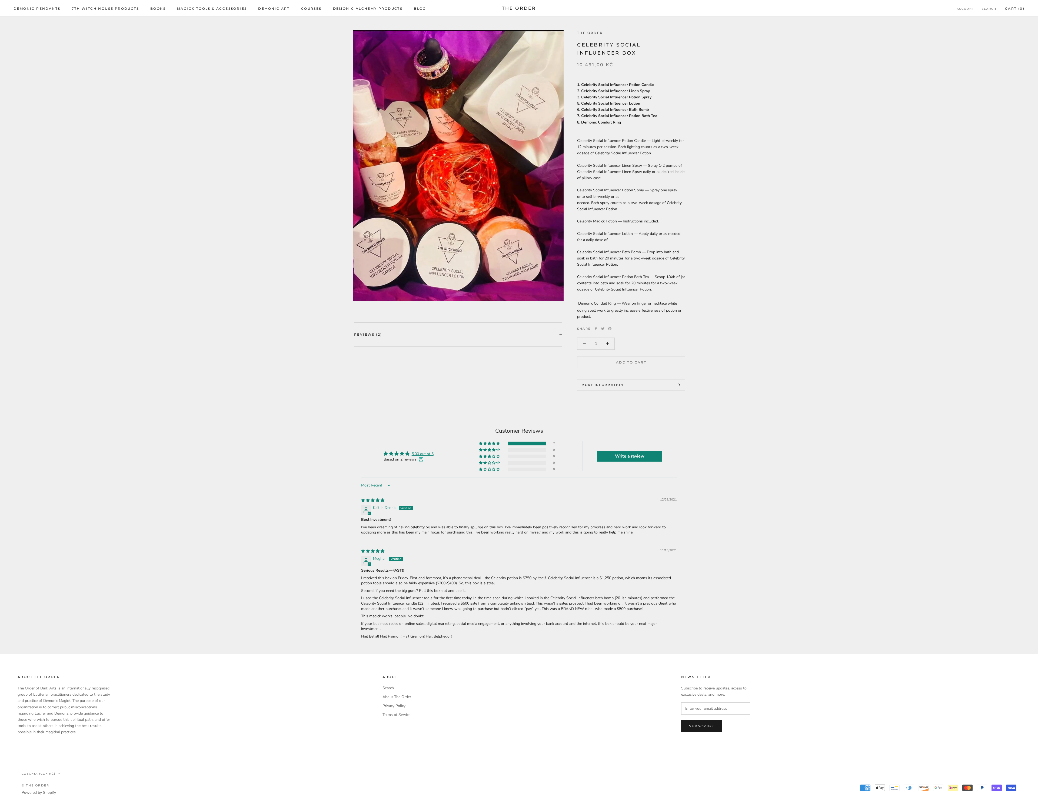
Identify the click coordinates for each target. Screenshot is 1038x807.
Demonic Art (274, 8)
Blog (420, 8)
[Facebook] (595, 328)
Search (989, 9)
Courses (311, 8)
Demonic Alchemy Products (368, 8)
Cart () (1014, 8)
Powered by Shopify (39, 792)
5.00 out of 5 (423, 453)
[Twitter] (602, 328)
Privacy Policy (393, 705)
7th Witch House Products (105, 8)
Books (158, 8)
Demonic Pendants (37, 8)
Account (965, 9)
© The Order (35, 785)
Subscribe (701, 726)
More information (602, 385)
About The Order (396, 696)
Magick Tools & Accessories (212, 8)
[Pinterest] (609, 328)
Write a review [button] (629, 456)
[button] (490, 444)
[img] (372, 500)
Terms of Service (396, 714)
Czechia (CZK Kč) (38, 773)
